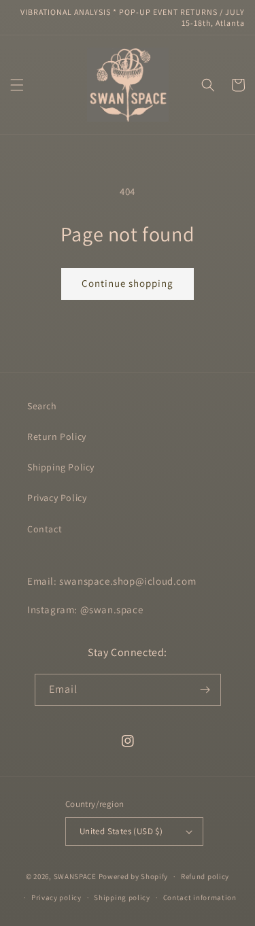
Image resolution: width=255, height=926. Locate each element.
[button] (17, 85)
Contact (44, 529)
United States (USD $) (121, 831)
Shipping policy (122, 897)
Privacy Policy (56, 498)
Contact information (200, 897)
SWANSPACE (75, 876)
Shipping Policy (61, 467)
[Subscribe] (205, 690)
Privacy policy (56, 897)
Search (42, 406)
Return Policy (56, 436)
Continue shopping (127, 283)
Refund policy (205, 876)
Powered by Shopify (134, 876)
